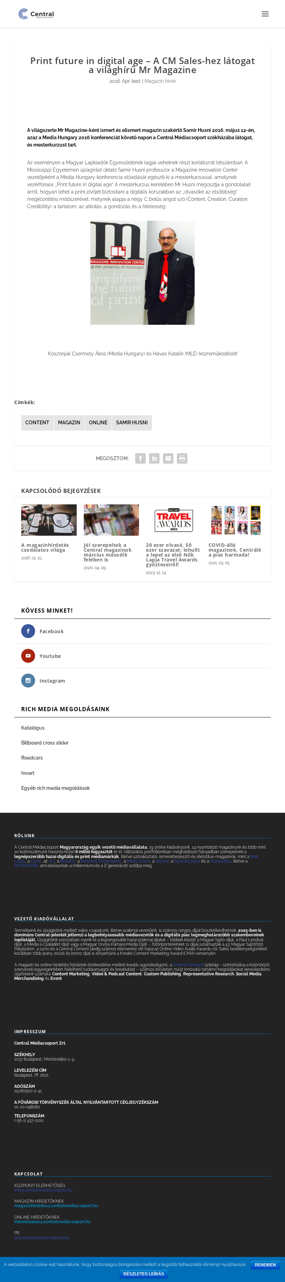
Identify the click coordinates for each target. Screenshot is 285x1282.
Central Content (188, 964)
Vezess (162, 861)
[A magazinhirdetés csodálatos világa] (49, 520)
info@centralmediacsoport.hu (43, 1190)
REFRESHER (26, 865)
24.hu (36, 861)
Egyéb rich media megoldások (55, 788)
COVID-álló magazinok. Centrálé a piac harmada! (235, 550)
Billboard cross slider (44, 743)
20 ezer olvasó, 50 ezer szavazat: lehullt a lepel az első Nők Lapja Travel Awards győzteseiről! (173, 555)
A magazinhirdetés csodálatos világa (45, 547)
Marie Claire (138, 861)
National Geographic (101, 861)
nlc (52, 861)
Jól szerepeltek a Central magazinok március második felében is (108, 552)
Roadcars (32, 758)
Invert (27, 773)
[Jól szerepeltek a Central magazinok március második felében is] (111, 520)
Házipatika (220, 861)
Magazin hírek (160, 81)
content (37, 422)
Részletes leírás (143, 1274)
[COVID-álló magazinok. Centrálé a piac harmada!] (236, 520)
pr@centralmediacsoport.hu (41, 1237)
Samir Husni (132, 422)
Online (98, 422)
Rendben (265, 1265)
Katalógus (33, 728)
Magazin (69, 422)
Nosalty (67, 861)
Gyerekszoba (187, 861)
